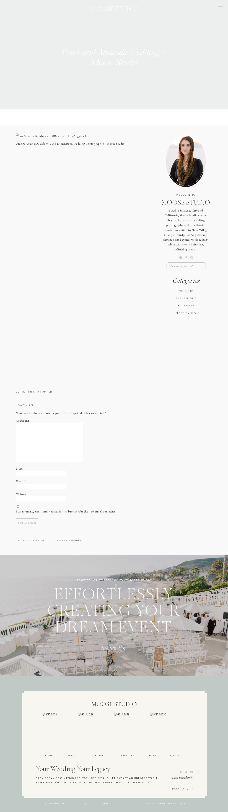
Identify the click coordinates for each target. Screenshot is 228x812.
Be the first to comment (35, 391)
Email (20, 481)
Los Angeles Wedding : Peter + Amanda (50, 540)
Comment (23, 421)
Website (21, 494)
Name (20, 469)
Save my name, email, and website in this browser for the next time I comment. (66, 511)
